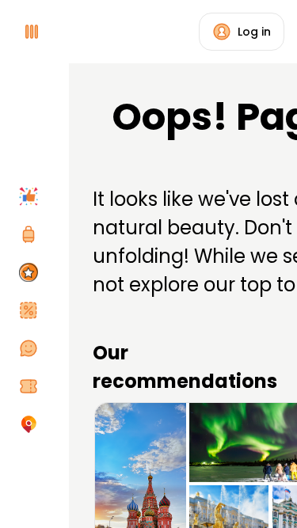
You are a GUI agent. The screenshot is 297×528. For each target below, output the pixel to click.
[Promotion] (31, 310)
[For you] (31, 196)
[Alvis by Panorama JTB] (31, 424)
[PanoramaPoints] (31, 272)
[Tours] (31, 234)
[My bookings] (31, 386)
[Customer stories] (31, 348)
